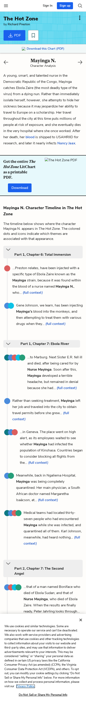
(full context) (33, 292)
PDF (17, 35)
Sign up (65, 6)
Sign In (47, 6)
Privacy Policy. (25, 686)
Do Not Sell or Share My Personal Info (43, 695)
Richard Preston (19, 24)
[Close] (81, 620)
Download (19, 187)
